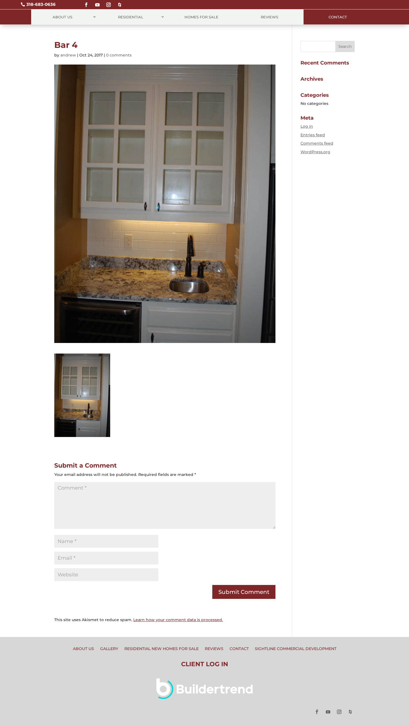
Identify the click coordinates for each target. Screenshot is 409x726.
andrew (68, 55)
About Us (62, 17)
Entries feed (312, 134)
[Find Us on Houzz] (119, 2)
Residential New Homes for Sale (161, 649)
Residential (130, 17)
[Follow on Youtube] (97, 2)
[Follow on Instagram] (108, 2)
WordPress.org (315, 151)
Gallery (109, 649)
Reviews (269, 17)
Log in (306, 126)
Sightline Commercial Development (295, 649)
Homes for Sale (201, 17)
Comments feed (316, 143)
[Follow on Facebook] (86, 2)
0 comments (119, 55)
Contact (338, 17)
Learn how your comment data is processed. (178, 619)
